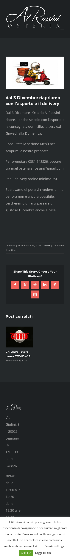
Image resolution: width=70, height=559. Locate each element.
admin (11, 245)
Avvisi (47, 245)
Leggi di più (43, 553)
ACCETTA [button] (26, 553)
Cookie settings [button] (54, 546)
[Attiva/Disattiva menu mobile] (62, 31)
